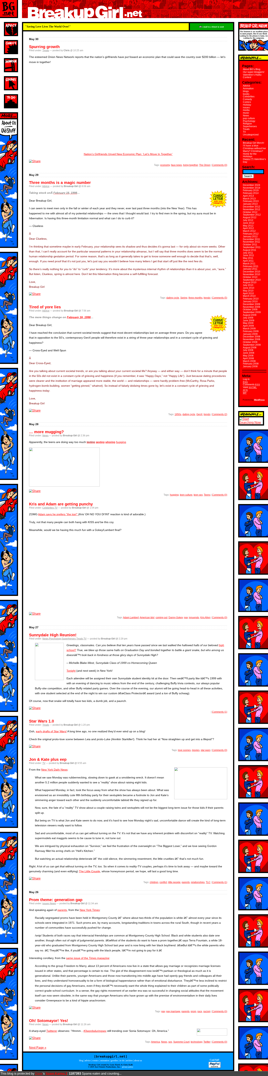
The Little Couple (89, 871)
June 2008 (248, 353)
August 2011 (249, 250)
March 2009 (249, 328)
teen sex (198, 494)
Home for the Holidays (250, 155)
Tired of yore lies (45, 307)
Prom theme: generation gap (55, 900)
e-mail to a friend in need (213, 27)
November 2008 (251, 339)
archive (129, 1060)
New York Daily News (54, 769)
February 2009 (251, 331)
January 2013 (250, 204)
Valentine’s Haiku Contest (252, 76)
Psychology (55, 638)
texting (91, 442)
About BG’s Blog (251, 69)
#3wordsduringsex (95, 1030)
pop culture (249, 118)
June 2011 (248, 255)
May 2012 (248, 225)
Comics (247, 102)
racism (206, 1011)
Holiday (247, 104)
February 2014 (251, 193)
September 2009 (252, 312)
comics (95, 1060)
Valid (250, 387)
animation (104, 1060)
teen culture (186, 494)
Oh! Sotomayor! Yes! (48, 1020)
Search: (248, 167)
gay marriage (173, 1011)
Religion (247, 123)
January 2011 (250, 269)
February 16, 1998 (79, 317)
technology (196, 1041)
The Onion (204, 165)
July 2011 (248, 252)
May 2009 (248, 323)
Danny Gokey (176, 617)
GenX (199, 414)
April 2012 (248, 228)
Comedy (247, 99)
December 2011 (251, 239)
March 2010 (249, 296)
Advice (45, 186)
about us (138, 1060)
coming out (161, 617)
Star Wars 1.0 (41, 721)
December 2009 (251, 304)
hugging (121, 442)
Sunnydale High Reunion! (53, 635)
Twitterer (51, 1030)
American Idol (147, 617)
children (154, 882)
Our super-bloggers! (253, 72)
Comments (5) (219, 297)
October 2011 (250, 244)
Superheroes (69, 638)
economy (165, 165)
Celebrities (48, 507)
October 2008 (250, 342)
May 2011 (248, 258)
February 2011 (250, 266)
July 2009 (248, 317)
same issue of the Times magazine (87, 958)
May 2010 (248, 290)
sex (170, 1041)
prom (193, 1011)
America (155, 1041)
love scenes (184, 750)
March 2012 (249, 231)
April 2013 (248, 196)
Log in (246, 379)
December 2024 (251, 185)
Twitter (206, 1041)
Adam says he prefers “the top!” (58, 514)
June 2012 (248, 223)
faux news (176, 165)
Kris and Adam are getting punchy (61, 504)
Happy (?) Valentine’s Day (254, 160)
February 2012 (251, 233)
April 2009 (248, 325)
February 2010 (251, 298)
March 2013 (249, 198)
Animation (248, 88)
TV (56, 507)
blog (81, 1060)
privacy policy (127, 1067)
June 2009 (248, 320)
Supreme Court (181, 1041)
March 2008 (249, 361)
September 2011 (252, 247)
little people (174, 882)
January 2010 (250, 301)
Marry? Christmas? (253, 151)
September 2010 (252, 280)
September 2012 (252, 214)
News (45, 435)
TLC (208, 882)
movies (196, 750)
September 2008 (252, 344)
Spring (183, 297)
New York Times (90, 910)
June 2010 (248, 288)
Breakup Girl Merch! (253, 143)
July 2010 (248, 285)
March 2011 (249, 263)
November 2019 (251, 187)
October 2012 (250, 212)
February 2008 (251, 363)
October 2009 (250, 309)
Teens (207, 494)
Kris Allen (205, 617)
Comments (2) (219, 414)
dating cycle (172, 297)
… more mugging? (46, 432)
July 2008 (248, 350)
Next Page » (37, 1047)
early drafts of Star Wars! (51, 731)
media (246, 110)
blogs (246, 91)
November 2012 (251, 209)
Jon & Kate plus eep (48, 759)
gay (186, 617)
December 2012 (251, 206)
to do (122, 1060)
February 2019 (251, 190)
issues (45, 903)
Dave (39, 1073)
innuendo (194, 617)
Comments (251, 384)
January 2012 (250, 236)
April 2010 (248, 293)
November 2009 (251, 307)
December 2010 (251, 271)
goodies (114, 1060)
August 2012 (249, 217)
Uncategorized (251, 134)
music (246, 112)
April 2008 (248, 358)
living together (190, 165)
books (246, 94)
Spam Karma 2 (56, 1073)
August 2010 (249, 282)
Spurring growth (44, 47)
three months (195, 297)
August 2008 (249, 347)
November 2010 (251, 274)
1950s (178, 414)
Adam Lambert (131, 617)
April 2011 (248, 260)
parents (186, 882)
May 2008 (248, 355)
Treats (45, 50)
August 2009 (249, 315)
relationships (198, 882)
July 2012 (248, 220)
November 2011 (251, 241)
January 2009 (250, 334)
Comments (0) (219, 165)
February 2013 (251, 201)
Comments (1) (219, 712)
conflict (163, 882)
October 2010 (250, 277)
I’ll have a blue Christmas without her (254, 147)
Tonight (71, 670)
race (199, 1011)
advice (88, 1060)
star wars (205, 750)
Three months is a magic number (60, 182)
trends (207, 297)
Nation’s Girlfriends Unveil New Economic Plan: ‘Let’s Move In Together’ (128, 154)
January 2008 (250, 366)
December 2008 (251, 336)
